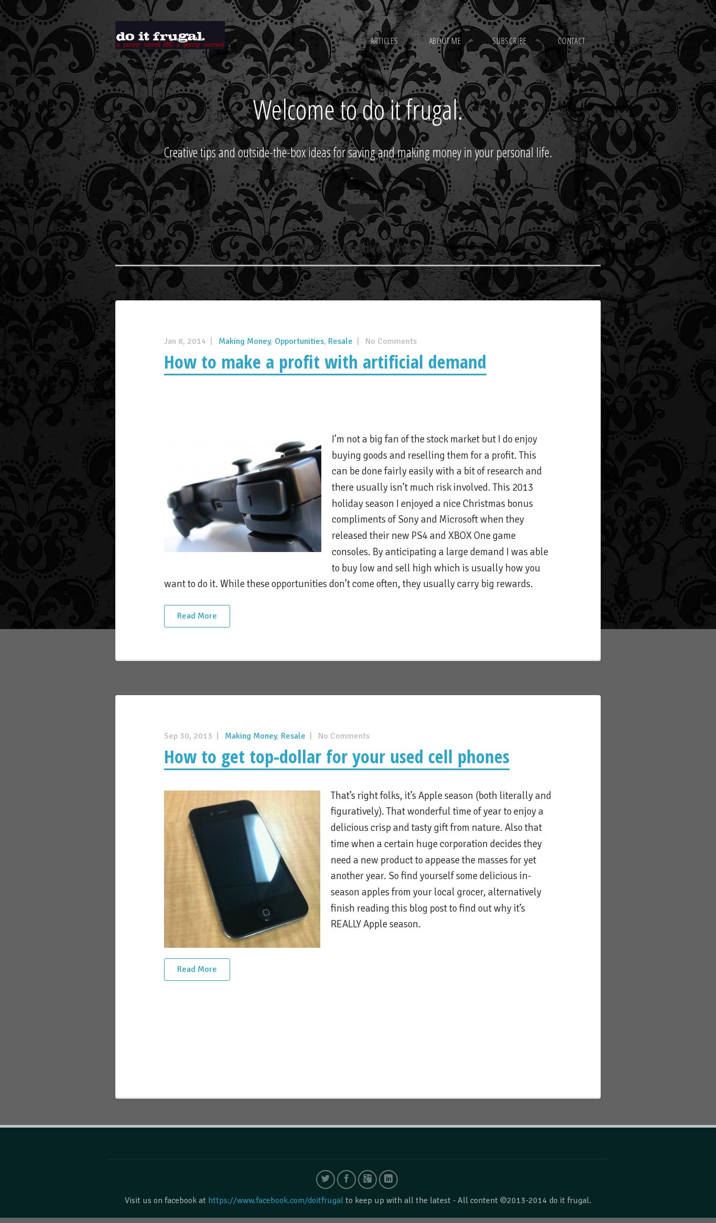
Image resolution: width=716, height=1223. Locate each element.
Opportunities (299, 341)
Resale (340, 341)
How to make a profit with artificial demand (325, 361)
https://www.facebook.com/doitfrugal (275, 1200)
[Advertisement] (358, 409)
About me (445, 41)
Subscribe (509, 41)
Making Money (244, 341)
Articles (384, 41)
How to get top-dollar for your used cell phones (336, 756)
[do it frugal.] (170, 34)
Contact (571, 41)
